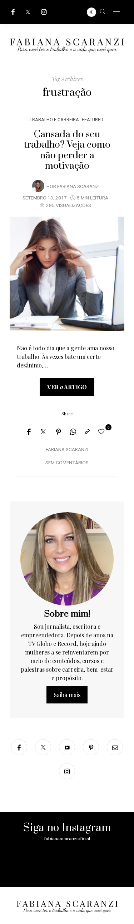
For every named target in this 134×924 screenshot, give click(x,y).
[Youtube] (67, 747)
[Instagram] (44, 12)
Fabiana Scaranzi (78, 186)
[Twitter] (28, 12)
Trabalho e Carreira (54, 119)
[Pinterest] (59, 432)
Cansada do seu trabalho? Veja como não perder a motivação (67, 150)
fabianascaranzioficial (67, 838)
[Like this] (102, 431)
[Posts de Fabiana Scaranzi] (38, 185)
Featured (92, 119)
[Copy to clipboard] (87, 432)
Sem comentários (67, 462)
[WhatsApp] (73, 432)
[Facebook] (13, 12)
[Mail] (115, 747)
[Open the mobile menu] (116, 12)
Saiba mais (67, 694)
